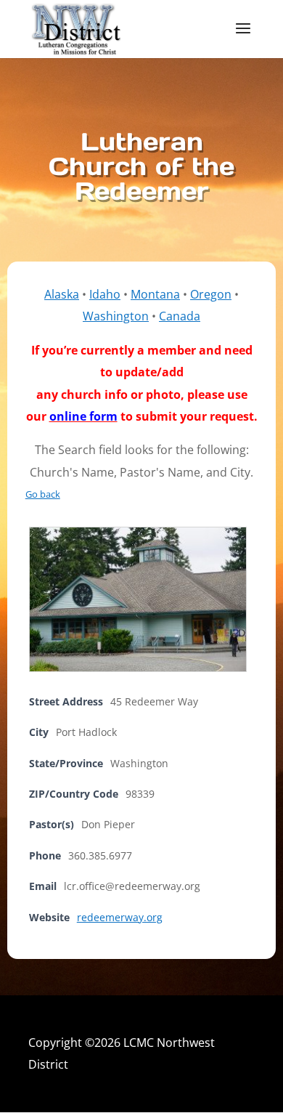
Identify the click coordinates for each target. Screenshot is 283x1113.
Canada (179, 316)
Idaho (104, 294)
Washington (116, 316)
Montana (155, 294)
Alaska (61, 294)
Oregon (210, 294)
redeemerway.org (120, 917)
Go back (42, 494)
